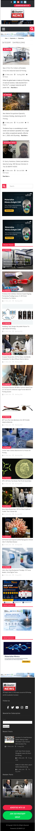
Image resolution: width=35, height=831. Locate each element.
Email (4, 719)
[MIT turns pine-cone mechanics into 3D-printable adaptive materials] (17, 408)
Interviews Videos (10, 143)
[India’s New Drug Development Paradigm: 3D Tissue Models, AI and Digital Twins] (17, 558)
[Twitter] (15, 2)
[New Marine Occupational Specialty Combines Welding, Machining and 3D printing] (16, 101)
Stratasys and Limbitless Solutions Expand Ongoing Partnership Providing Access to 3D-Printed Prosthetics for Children (16, 296)
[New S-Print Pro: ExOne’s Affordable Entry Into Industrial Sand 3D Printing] (16, 56)
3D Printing (7, 49)
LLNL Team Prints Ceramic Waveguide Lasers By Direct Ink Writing (23, 753)
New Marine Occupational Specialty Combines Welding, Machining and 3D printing (14, 116)
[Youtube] (18, 2)
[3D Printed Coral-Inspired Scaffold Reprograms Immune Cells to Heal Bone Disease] (17, 527)
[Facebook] (11, 2)
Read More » (14, 87)
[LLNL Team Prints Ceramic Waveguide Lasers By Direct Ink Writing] (9, 753)
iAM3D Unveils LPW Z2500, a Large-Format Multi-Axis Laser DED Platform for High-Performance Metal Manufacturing (17, 261)
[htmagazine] (9, 687)
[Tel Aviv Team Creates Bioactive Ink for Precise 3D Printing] (17, 438)
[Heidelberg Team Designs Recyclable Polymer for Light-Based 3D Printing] (17, 314)
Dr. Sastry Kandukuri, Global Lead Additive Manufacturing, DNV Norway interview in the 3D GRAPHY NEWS (15, 164)
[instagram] (21, 2)
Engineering (12, 38)
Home (6, 38)
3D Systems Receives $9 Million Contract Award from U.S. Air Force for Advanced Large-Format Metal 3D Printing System (17, 389)
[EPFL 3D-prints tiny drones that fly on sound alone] (17, 469)
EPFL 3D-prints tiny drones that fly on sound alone (16, 481)
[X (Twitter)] (25, 2)
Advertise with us (22, 5)
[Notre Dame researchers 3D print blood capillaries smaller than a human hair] (17, 497)
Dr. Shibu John (8, 74)
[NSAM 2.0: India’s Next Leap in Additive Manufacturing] (9, 767)
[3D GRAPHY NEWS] (17, 14)
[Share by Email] (25, 61)
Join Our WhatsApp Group (17, 815)
